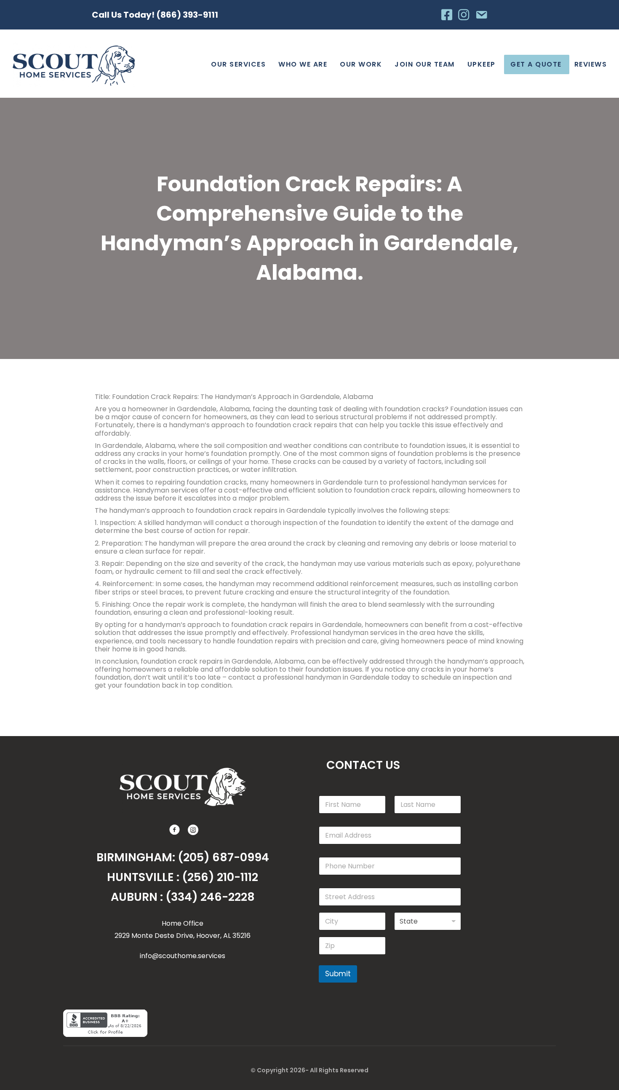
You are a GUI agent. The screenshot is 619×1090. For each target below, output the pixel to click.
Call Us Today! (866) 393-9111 (155, 15)
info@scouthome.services (182, 956)
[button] (173, 829)
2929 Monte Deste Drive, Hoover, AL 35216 (183, 935)
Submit (338, 974)
